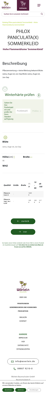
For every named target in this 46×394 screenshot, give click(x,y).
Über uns (23, 297)
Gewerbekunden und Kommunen (23, 307)
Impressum (23, 338)
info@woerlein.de (25, 361)
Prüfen (35, 111)
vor (25, 232)
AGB (23, 342)
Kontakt (23, 321)
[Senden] (42, 14)
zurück (25, 221)
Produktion (23, 311)
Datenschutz (23, 345)
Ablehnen (21, 390)
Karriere (23, 334)
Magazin (23, 317)
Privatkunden (23, 304)
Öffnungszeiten (23, 349)
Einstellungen (34, 390)
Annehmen (8, 390)
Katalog (5, 22)
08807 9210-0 (25, 369)
